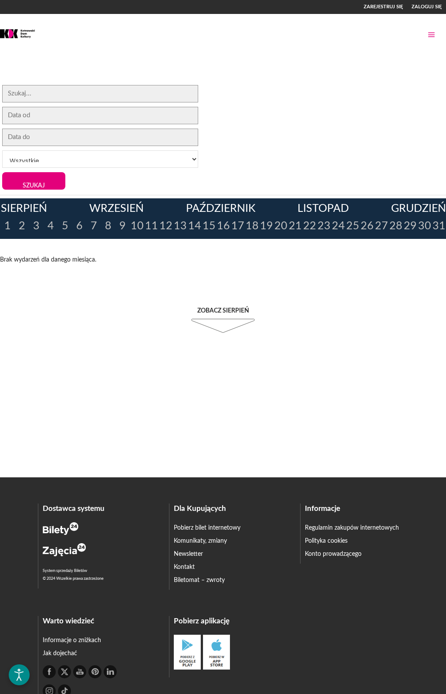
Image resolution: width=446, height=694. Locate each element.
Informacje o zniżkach (72, 640)
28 (395, 226)
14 (194, 226)
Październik (221, 208)
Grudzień (418, 208)
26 (367, 226)
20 (280, 226)
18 (252, 226)
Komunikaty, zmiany (200, 541)
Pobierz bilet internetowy (207, 528)
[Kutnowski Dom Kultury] (17, 35)
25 (352, 226)
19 (266, 226)
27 (381, 226)
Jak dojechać (60, 653)
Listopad (323, 208)
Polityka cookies (326, 541)
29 (410, 226)
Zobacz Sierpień (223, 311)
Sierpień (24, 208)
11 (151, 226)
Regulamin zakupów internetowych (352, 528)
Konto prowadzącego (333, 554)
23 (324, 226)
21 (295, 226)
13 (180, 226)
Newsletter (188, 554)
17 (237, 226)
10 (137, 226)
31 (439, 226)
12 (165, 226)
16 (223, 226)
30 (424, 226)
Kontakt (184, 567)
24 (338, 226)
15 (209, 226)
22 (309, 226)
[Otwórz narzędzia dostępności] (19, 674)
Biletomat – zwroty (199, 580)
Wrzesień (116, 208)
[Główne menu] (431, 35)
